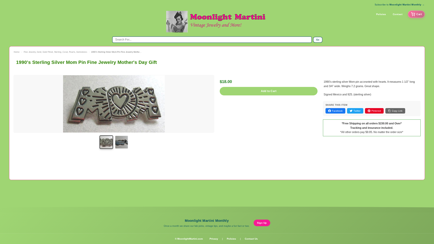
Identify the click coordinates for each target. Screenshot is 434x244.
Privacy (214, 238)
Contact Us (251, 238)
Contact (398, 14)
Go (317, 39)
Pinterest (376, 110)
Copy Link (397, 110)
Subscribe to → (400, 4)
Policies (381, 14)
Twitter (357, 110)
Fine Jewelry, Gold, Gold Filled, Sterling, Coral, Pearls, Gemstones (55, 52)
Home (16, 52)
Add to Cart (268, 91)
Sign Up (262, 222)
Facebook (337, 110)
